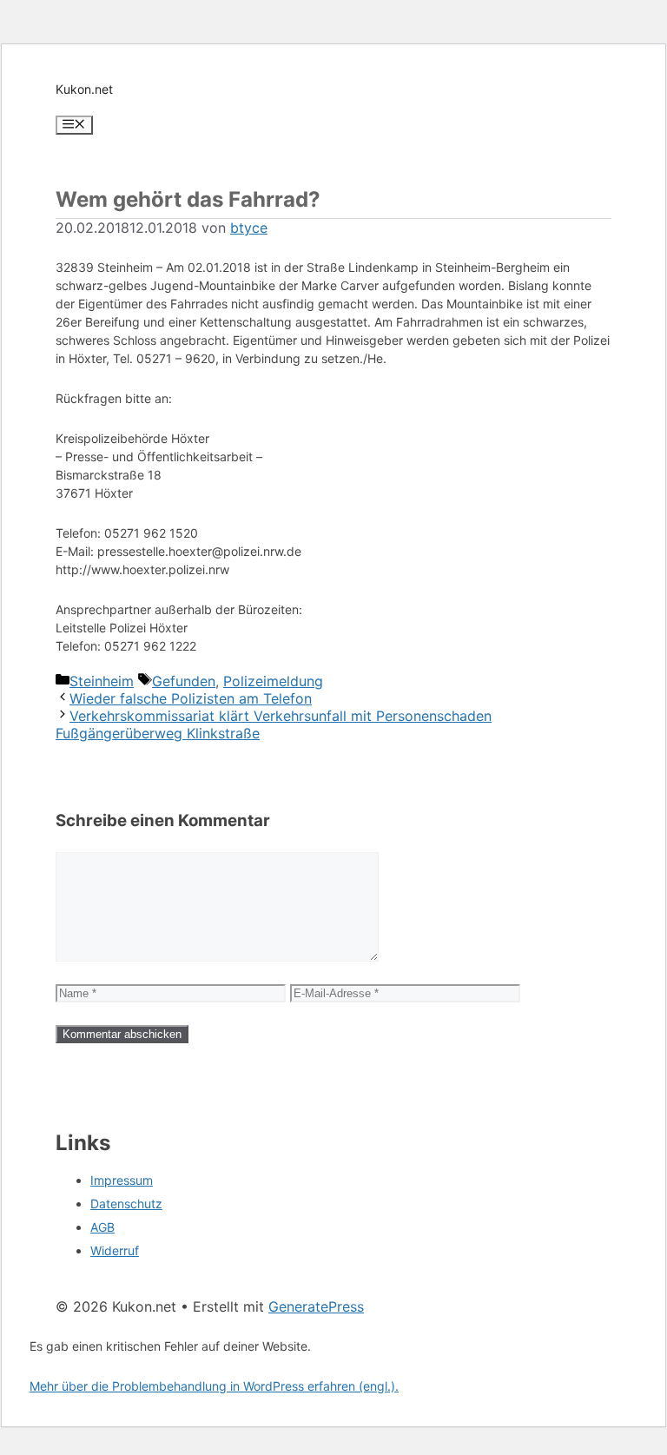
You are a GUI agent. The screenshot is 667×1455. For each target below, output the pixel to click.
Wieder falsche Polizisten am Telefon (190, 698)
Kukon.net (84, 89)
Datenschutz (126, 1203)
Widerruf (114, 1250)
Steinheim (101, 681)
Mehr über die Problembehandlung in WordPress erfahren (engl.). (214, 1386)
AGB (102, 1227)
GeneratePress (316, 1306)
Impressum (121, 1180)
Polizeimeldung (273, 681)
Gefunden (183, 681)
